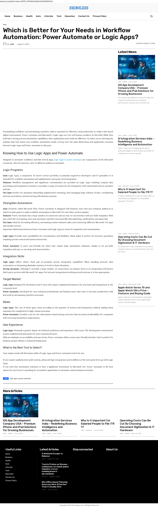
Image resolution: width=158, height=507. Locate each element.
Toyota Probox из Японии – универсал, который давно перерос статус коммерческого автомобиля (55, 469)
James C (126, 186)
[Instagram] (79, 454)
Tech (5, 24)
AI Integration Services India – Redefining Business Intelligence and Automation (136, 141)
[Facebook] (74, 454)
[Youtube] (90, 454)
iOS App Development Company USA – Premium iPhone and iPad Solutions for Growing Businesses (136, 89)
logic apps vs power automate (20, 378)
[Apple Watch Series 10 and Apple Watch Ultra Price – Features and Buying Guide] (136, 269)
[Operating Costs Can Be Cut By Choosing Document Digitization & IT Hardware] (136, 219)
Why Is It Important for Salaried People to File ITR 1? (135, 191)
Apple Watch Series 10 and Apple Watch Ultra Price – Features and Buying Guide (134, 290)
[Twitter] (85, 454)
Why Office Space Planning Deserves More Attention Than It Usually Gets (54, 484)
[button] (151, 16)
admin (125, 82)
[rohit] (5, 44)
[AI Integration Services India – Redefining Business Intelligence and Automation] (136, 121)
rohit (12, 44)
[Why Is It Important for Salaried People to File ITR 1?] (136, 171)
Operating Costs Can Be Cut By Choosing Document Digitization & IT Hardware (135, 239)
